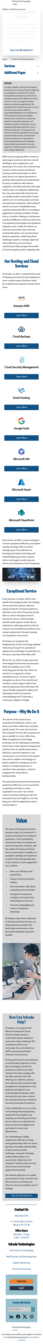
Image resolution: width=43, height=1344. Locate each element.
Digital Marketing (21, 1263)
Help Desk (21, 1281)
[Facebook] (18, 1316)
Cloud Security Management (22, 367)
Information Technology (22, 1250)
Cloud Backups (21, 336)
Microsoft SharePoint (21, 520)
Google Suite (21, 428)
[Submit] (33, 1309)
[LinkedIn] (11, 1316)
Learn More (21, 315)
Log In (21, 1288)
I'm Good (21, 1340)
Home (4, 59)
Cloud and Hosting (21, 1269)
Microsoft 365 (21, 459)
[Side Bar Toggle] (5, 4)
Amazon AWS (21, 306)
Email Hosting (21, 398)
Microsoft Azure (21, 489)
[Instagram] (31, 1316)
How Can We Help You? (21, 50)
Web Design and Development (21, 1257)
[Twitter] (25, 1316)
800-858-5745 (21, 1216)
